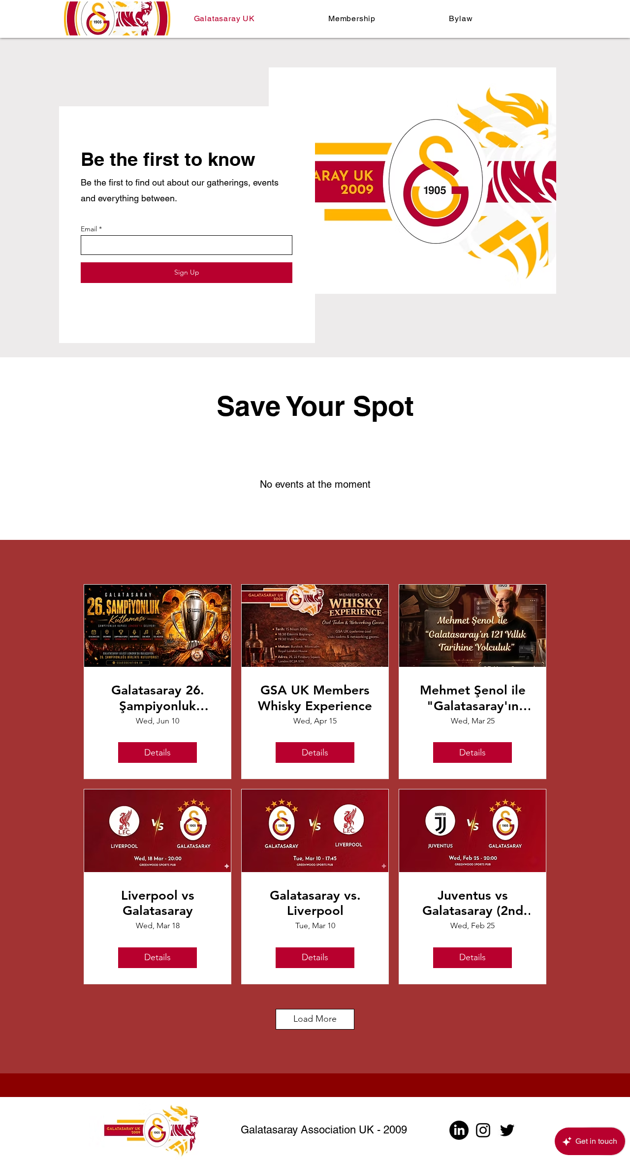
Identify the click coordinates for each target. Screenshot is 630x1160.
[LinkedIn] (459, 1130)
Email (89, 228)
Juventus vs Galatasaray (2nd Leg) (472, 903)
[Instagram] (483, 1130)
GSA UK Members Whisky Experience (315, 698)
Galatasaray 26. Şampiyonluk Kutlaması (157, 698)
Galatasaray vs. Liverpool (315, 903)
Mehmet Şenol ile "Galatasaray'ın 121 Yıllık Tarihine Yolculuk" (473, 698)
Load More (315, 1018)
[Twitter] (507, 1130)
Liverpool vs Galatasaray (157, 903)
